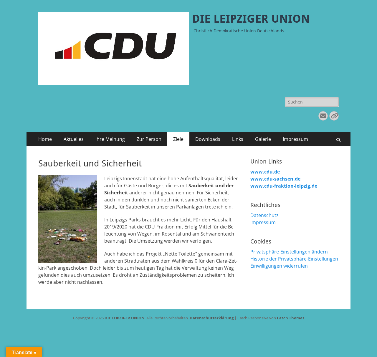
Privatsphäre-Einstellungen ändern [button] (289, 251)
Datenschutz (264, 215)
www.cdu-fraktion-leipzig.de (283, 186)
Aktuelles (74, 139)
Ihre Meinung (110, 139)
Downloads (207, 139)
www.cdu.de (265, 172)
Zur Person (149, 139)
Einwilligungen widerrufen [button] (279, 266)
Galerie (263, 139)
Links (237, 139)
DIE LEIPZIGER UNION (251, 18)
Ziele (178, 139)
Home (45, 139)
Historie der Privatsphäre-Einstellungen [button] (294, 259)
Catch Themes (290, 318)
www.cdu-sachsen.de (275, 179)
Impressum (295, 139)
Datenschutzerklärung (212, 318)
